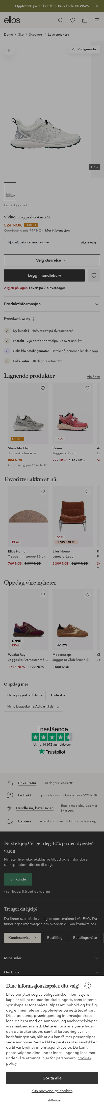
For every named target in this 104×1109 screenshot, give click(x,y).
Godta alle (52, 1078)
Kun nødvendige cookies (52, 1091)
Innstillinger (52, 1100)
